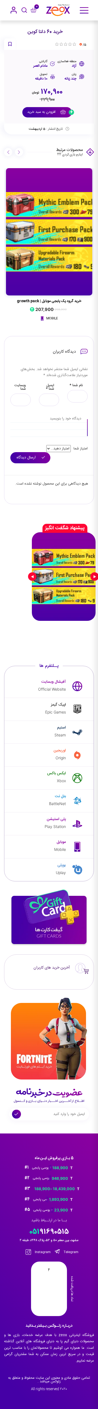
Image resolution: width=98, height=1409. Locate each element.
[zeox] (58, 10)
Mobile (51, 318)
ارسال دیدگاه (27, 457)
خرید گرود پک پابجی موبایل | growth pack (49, 301)
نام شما (76, 385)
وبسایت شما (20, 387)
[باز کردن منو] (84, 10)
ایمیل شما (50, 387)
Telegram (70, 1252)
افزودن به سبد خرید (42, 112)
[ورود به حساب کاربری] (14, 10)
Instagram (42, 1252)
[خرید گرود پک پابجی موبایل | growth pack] (49, 232)
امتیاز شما (81, 449)
